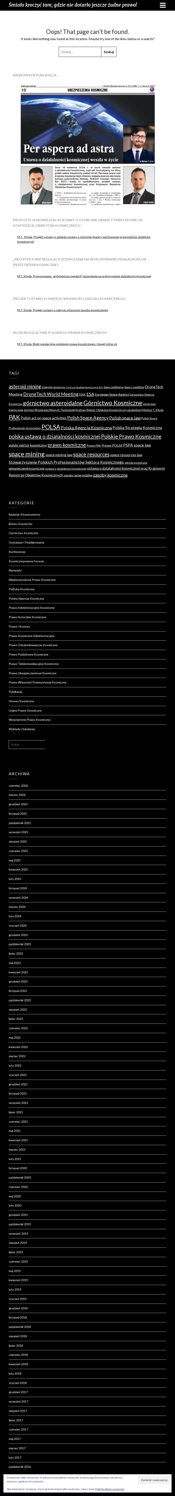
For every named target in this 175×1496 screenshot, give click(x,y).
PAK (14, 417)
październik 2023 (20, 944)
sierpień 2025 (18, 841)
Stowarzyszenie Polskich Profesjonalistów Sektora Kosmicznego (66, 462)
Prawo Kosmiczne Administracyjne (32, 636)
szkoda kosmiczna (135, 462)
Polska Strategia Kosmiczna (137, 427)
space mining (27, 454)
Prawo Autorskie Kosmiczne (27, 617)
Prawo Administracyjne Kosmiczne (32, 607)
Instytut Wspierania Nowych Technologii (49, 410)
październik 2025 (20, 823)
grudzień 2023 (18, 935)
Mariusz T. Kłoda (152, 410)
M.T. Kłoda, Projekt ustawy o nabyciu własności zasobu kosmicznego (62, 310)
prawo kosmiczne (67, 445)
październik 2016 (20, 1466)
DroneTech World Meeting (51, 394)
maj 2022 (15, 1037)
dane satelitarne (114, 387)
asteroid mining (25, 386)
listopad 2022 (18, 991)
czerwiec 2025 (18, 851)
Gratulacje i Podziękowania (26, 542)
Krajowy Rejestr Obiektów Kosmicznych (101, 410)
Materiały (15, 570)
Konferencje (17, 552)
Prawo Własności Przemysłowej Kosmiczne (37, 682)
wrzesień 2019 (18, 1233)
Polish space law (125, 417)
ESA (90, 394)
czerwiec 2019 (18, 1261)
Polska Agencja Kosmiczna (86, 427)
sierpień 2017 (18, 1411)
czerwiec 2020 (18, 1187)
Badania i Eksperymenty (24, 514)
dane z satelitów (134, 387)
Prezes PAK (94, 445)
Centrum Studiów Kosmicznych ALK (84, 387)
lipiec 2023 (16, 953)
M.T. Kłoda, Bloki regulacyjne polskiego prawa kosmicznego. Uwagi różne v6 (67, 344)
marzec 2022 (17, 1056)
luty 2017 (15, 1457)
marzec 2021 (17, 1149)
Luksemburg (134, 410)
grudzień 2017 (18, 1392)
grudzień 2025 (18, 804)
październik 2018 (20, 1327)
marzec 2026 (17, 795)
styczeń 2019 (18, 1299)
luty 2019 (15, 1289)
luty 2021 (15, 1159)
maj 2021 (15, 1131)
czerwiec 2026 (18, 785)
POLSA (50, 426)
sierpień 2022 (18, 1009)
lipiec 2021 (16, 1112)
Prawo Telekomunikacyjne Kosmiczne (34, 664)
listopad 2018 (18, 1317)
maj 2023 (15, 963)
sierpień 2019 (18, 1242)
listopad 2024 (18, 888)
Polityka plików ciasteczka (109, 1489)
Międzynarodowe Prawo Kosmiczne (32, 580)
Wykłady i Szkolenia (22, 729)
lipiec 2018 (16, 1345)
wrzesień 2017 (18, 1401)
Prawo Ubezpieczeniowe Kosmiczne (33, 673)
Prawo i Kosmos (19, 626)
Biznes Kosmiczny (20, 524)
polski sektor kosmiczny (28, 445)
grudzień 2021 (18, 1084)
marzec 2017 (17, 1448)
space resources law (126, 455)
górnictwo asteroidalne (53, 402)
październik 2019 (20, 1224)
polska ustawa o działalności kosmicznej (55, 436)
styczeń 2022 (18, 1075)
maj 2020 (15, 1196)
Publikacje (15, 691)
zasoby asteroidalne (78, 475)
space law (142, 445)
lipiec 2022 (16, 1019)
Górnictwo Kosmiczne (112, 402)
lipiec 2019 (16, 1252)
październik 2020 (20, 1177)
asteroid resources (53, 387)
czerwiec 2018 (18, 1354)
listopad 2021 (18, 1093)
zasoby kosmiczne (110, 474)
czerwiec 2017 (18, 1429)
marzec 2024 (17, 907)
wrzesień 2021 (18, 1103)
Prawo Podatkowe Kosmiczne (28, 654)
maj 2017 (15, 1439)
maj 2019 (15, 1271)
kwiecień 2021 (18, 1140)
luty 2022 (15, 1065)
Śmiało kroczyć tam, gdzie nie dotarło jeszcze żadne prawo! (73, 5)
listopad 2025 (18, 813)
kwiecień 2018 (18, 1364)
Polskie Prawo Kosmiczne (131, 436)
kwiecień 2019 (18, 1280)
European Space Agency (112, 394)
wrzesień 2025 (18, 832)
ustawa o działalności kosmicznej (65, 468)
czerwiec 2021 (18, 1121)
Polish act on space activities (44, 418)
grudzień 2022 (18, 981)
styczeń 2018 (18, 1383)
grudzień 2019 (18, 1215)
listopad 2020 (18, 1168)
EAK (82, 394)
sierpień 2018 (18, 1336)
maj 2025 (15, 860)
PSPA (128, 445)
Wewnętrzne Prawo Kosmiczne (29, 719)
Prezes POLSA (112, 445)
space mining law (59, 455)
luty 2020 (15, 1205)
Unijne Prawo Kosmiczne (25, 710)
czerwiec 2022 (18, 1028)
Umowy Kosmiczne (21, 701)
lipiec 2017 (16, 1420)
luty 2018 (15, 1373)
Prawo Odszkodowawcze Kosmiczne (33, 645)
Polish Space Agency (88, 417)
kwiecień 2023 (18, 972)
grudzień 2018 (18, 1308)
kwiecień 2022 (18, 1047)
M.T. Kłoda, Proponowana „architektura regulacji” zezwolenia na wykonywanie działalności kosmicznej (84, 276)
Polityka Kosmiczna (21, 589)
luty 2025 (15, 879)
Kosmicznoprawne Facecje (26, 561)
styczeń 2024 (18, 925)
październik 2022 (20, 1000)
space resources (91, 454)
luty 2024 (15, 916)
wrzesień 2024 (18, 897)
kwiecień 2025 (18, 869)
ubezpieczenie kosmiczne (26, 468)
